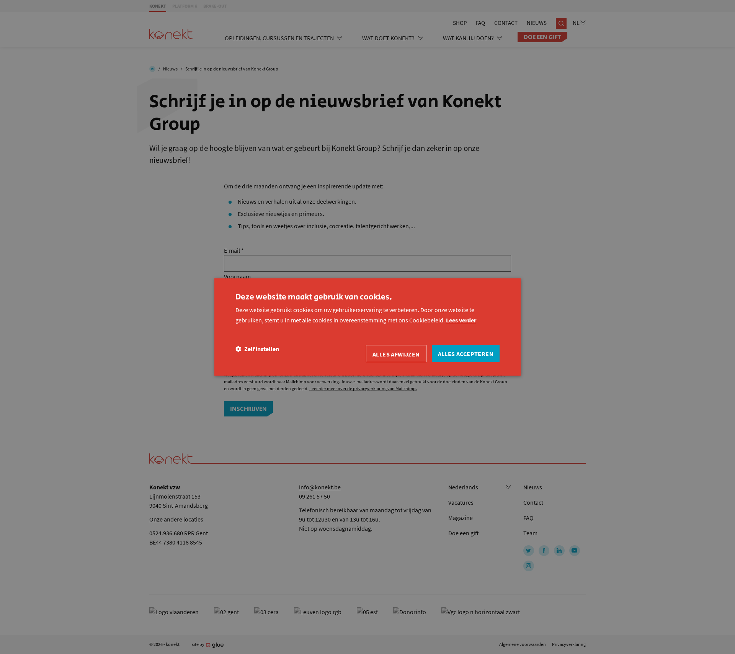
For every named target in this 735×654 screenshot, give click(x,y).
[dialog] (367, 327)
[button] (257, 349)
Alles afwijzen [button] (396, 354)
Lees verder (461, 320)
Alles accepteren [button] (465, 354)
